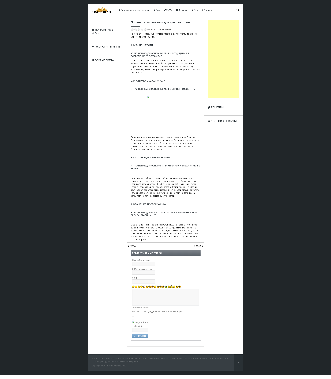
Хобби (169, 10)
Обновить (138, 325)
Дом (157, 10)
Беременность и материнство (134, 10)
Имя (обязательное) (141, 260)
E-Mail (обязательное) (142, 268)
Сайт (134, 277)
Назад (132, 246)
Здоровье (183, 10)
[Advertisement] (223, 59)
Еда (195, 10)
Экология (208, 10)
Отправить (140, 335)
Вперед (198, 246)
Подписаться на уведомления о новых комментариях (158, 311)
